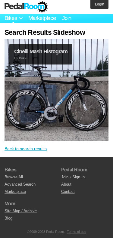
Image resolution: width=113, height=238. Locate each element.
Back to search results (26, 148)
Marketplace (42, 18)
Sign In (78, 177)
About (66, 184)
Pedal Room (26, 7)
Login (99, 4)
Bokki (23, 58)
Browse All (14, 177)
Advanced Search (20, 184)
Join (66, 18)
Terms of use (76, 231)
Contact (68, 191)
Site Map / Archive (21, 211)
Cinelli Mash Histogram (40, 51)
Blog (8, 218)
